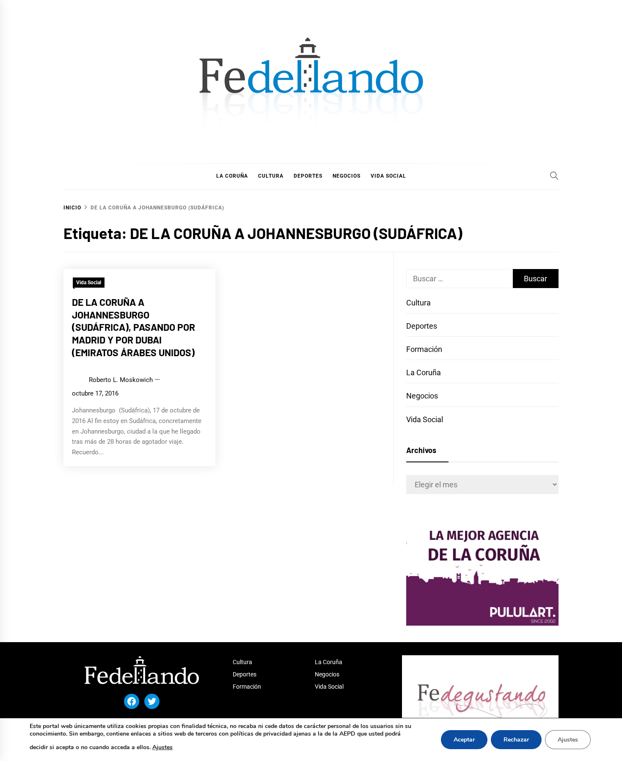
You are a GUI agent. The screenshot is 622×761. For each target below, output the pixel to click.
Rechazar (516, 740)
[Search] (554, 175)
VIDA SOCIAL (388, 176)
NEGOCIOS (347, 176)
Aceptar (464, 740)
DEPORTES (308, 176)
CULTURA (270, 176)
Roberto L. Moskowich (121, 380)
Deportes (421, 325)
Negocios (422, 395)
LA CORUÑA (232, 176)
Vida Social (88, 283)
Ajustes (162, 747)
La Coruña (423, 372)
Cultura (418, 302)
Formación (424, 349)
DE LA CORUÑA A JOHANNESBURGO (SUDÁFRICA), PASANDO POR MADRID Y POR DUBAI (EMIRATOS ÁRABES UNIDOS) (133, 327)
